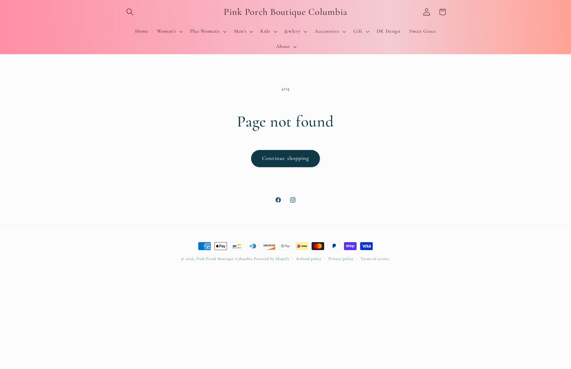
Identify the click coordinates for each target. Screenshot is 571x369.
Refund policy (309, 258)
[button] (130, 12)
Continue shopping (285, 158)
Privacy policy (341, 258)
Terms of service (375, 258)
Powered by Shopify (271, 258)
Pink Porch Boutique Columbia (224, 258)
